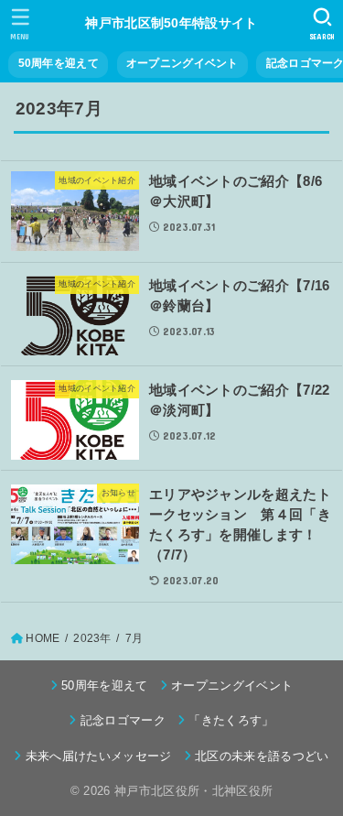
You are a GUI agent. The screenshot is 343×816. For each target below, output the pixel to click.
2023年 (92, 638)
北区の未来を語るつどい (262, 756)
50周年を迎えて (58, 63)
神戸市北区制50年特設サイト (171, 23)
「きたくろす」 (230, 720)
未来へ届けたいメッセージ (98, 756)
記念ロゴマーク (123, 720)
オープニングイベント (182, 63)
